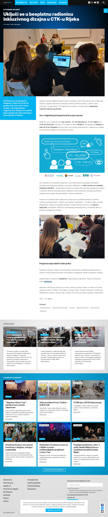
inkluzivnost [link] (43, 311)
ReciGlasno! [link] (7, 492)
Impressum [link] (31, 489)
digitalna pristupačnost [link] (82, 307)
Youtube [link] (95, 3)
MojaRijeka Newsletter (77, 495)
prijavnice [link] (48, 281)
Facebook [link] (89, 3)
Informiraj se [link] (21, 2)
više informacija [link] (71, 507)
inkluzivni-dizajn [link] (95, 307)
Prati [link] (42, 2)
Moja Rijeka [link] (17, 24)
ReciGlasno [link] (51, 2)
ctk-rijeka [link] (72, 307)
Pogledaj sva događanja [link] (54, 470)
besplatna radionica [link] (45, 307)
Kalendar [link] (63, 2)
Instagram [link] (98, 3)
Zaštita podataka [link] (33, 483)
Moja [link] (7, 2)
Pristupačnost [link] (32, 480)
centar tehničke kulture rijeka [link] (60, 307)
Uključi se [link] (34, 2)
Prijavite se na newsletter (78, 481)
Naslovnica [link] (7, 480)
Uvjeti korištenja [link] (33, 486)
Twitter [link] (92, 3)
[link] (106, 10)
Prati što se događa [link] (10, 489)
